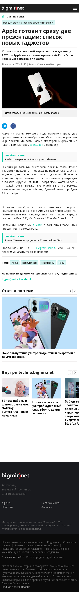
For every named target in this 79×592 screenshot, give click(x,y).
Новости (7, 507)
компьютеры (29, 262)
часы (61, 262)
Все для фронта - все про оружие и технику (28, 22)
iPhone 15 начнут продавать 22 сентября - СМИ (33, 240)
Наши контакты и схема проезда (22, 542)
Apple (15, 262)
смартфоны (48, 262)
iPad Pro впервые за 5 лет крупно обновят (30, 159)
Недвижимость (50, 503)
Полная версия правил (16, 587)
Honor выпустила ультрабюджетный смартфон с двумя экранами (38, 355)
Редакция (53, 542)
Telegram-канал (44, 248)
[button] (70, 291)
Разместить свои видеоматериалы (36, 545)
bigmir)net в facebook (17, 279)
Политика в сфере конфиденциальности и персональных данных (35, 550)
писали (37, 225)
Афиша (6, 503)
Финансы (46, 507)
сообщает (36, 144)
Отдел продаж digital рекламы (45, 557)
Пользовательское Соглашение (22, 548)
